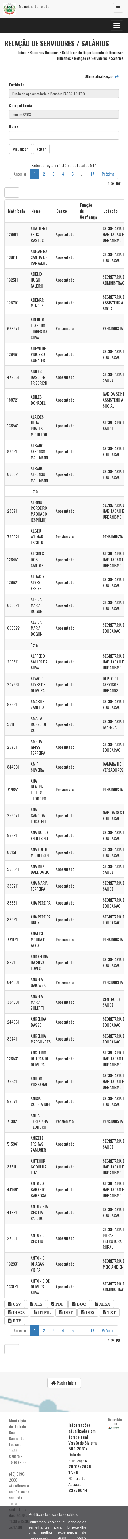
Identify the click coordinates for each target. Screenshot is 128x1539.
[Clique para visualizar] (117, 76)
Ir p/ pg (113, 183)
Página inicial (66, 1383)
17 (92, 174)
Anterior (20, 174)
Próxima (108, 174)
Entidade (16, 85)
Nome (13, 126)
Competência (20, 105)
